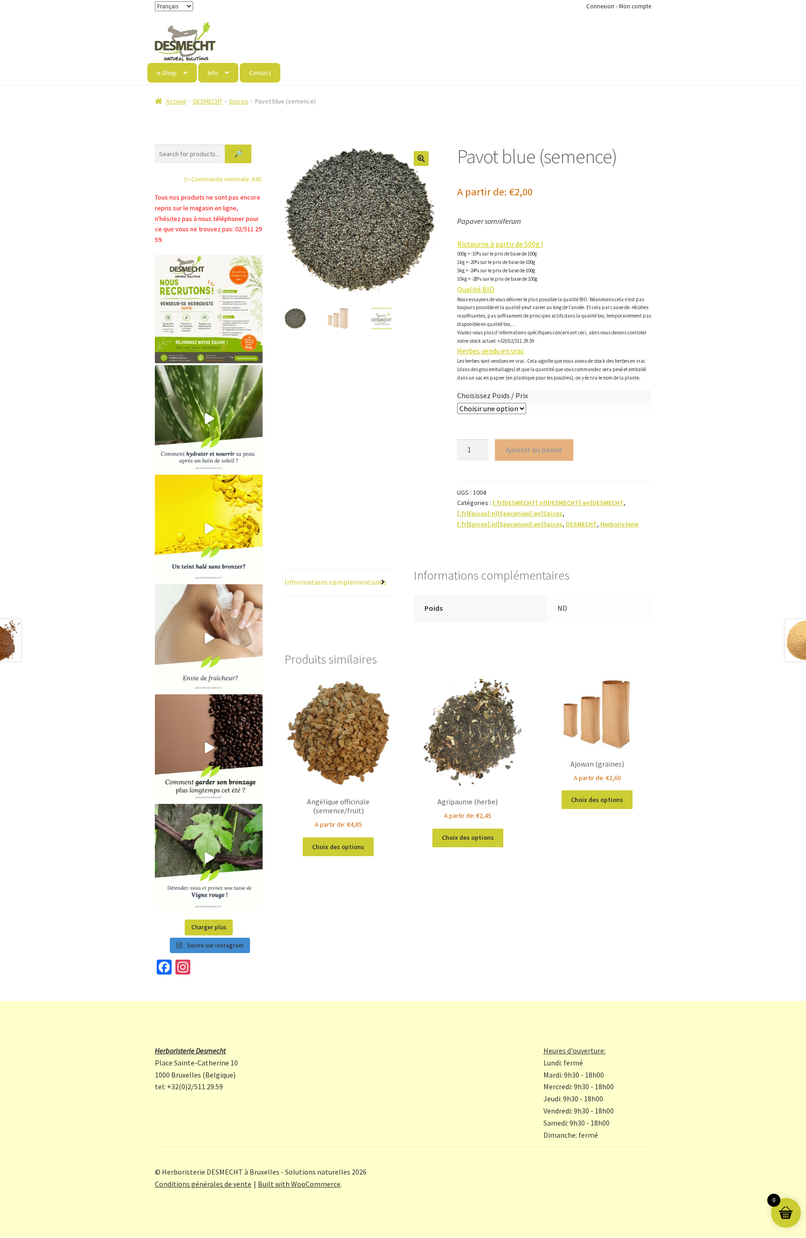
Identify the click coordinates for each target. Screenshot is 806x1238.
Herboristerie (619, 524)
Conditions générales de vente (203, 1184)
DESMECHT (207, 101)
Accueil (176, 101)
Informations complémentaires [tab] (336, 582)
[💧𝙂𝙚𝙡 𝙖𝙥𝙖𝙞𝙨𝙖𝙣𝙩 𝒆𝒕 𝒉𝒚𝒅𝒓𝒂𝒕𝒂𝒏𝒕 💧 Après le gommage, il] (209, 419)
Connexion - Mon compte (618, 6)
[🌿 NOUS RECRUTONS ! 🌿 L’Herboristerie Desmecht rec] (209, 309)
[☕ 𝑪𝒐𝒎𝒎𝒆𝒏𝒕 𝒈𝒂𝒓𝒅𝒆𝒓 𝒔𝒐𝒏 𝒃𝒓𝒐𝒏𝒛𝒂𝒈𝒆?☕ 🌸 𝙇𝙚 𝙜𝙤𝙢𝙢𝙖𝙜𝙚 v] (209, 748)
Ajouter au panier (534, 449)
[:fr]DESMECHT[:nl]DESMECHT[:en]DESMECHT (558, 502)
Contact (260, 73)
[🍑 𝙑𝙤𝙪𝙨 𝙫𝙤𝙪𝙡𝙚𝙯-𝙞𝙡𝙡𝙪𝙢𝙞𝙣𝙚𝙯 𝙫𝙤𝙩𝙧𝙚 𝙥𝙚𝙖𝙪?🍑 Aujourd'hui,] (209, 528)
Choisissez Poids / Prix (492, 395)
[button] (421, 158)
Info (213, 73)
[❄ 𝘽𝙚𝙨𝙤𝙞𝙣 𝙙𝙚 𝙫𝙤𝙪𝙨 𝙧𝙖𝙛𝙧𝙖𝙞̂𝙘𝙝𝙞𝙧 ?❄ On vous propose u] (209, 638)
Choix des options (338, 847)
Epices (238, 101)
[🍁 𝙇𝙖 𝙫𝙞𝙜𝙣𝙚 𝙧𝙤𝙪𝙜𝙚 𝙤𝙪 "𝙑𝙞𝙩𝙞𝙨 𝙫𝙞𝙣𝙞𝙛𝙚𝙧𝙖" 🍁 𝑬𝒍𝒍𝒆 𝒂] (209, 858)
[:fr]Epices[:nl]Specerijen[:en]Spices (510, 513)
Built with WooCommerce (299, 1184)
